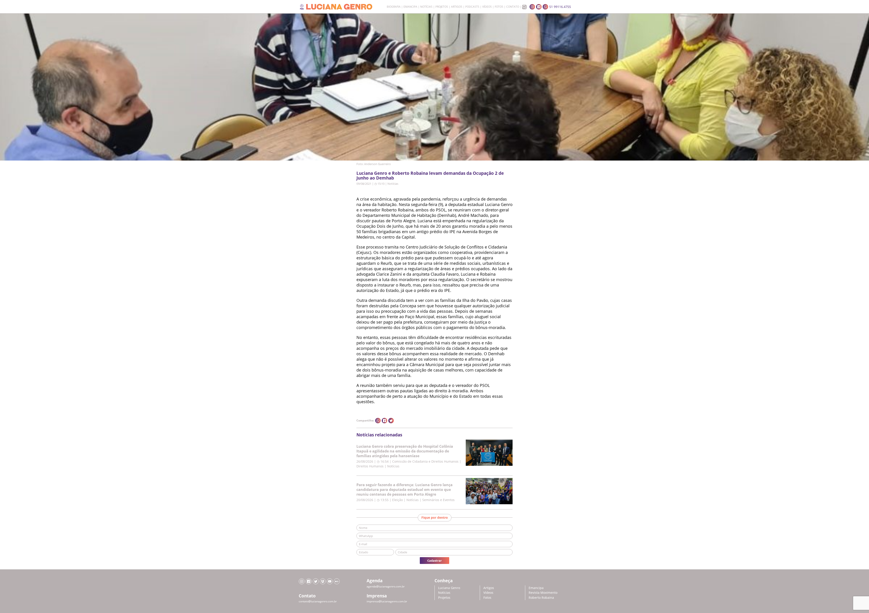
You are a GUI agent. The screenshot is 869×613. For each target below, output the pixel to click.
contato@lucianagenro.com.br (318, 601)
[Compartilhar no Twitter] (391, 420)
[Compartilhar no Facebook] (384, 420)
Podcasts (472, 6)
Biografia (394, 6)
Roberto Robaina (541, 597)
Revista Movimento (543, 592)
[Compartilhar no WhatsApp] (378, 420)
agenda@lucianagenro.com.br (386, 586)
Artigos (456, 6)
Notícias (426, 6)
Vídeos (487, 6)
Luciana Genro (449, 588)
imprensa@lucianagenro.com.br (387, 601)
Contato (512, 6)
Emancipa (410, 6)
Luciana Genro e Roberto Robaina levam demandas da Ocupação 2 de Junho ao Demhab (430, 175)
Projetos (441, 6)
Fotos (499, 6)
